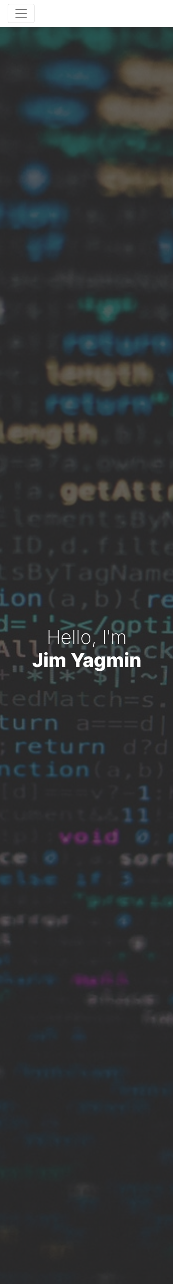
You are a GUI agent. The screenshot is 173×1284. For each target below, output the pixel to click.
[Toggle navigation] (21, 13)
